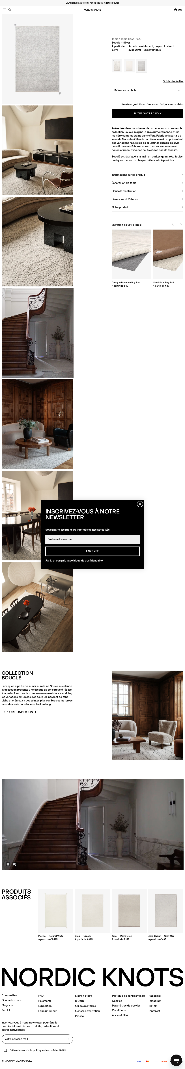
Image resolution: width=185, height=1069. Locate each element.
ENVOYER (92, 551)
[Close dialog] (140, 504)
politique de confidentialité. (86, 560)
